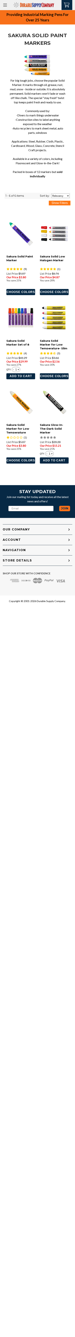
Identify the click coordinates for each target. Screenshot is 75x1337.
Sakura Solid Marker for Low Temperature (17, 428)
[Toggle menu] (5, 5)
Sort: (45, 195)
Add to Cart (21, 376)
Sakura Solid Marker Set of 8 (17, 342)
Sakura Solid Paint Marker (19, 258)
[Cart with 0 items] (67, 5)
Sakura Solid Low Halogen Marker (52, 258)
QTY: (8, 369)
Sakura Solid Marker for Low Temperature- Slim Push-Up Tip (53, 346)
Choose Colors (21, 292)
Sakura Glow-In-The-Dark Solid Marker (51, 428)
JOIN (64, 508)
